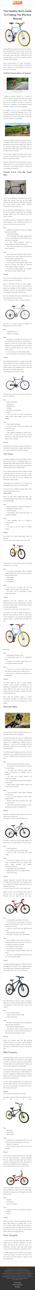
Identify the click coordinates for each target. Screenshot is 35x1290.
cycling (11, 106)
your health (19, 118)
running (16, 106)
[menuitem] (17, 1282)
